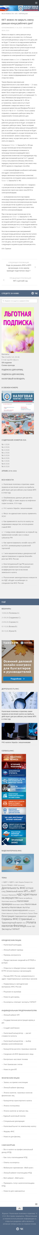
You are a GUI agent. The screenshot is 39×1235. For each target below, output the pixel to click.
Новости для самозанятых (14, 1191)
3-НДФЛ (11, 882)
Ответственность (8, 913)
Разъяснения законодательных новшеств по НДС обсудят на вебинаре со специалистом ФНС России (19, 580)
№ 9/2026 (5, 466)
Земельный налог (14, 891)
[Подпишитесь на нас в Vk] (36, 293)
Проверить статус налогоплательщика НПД (18, 1184)
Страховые (25, 919)
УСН (24, 923)
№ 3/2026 (5, 450)
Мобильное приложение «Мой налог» (19, 1167)
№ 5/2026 (5, 455)
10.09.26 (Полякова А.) (10, 613)
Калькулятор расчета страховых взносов (20, 1049)
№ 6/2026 (5, 458)
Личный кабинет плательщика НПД (18, 1172)
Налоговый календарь (13, 944)
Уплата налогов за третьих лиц (16, 1111)
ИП (16, 13)
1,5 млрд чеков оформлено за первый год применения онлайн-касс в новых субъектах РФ (19, 535)
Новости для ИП (10, 1069)
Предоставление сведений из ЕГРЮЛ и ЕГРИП (19, 961)
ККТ (33, 891)
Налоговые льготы (20, 907)
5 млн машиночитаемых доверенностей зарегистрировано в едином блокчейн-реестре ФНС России (19, 556)
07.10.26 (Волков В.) (9, 626)
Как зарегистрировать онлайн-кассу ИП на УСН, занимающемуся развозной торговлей (19, 545)
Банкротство (28, 882)
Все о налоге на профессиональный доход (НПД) (17, 1151)
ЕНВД (4, 891)
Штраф (28, 926)
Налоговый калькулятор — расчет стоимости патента (16, 1034)
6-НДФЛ (16, 882)
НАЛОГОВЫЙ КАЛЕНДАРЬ (13, 378)
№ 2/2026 (5, 447)
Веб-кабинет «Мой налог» (14, 1178)
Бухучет (4, 885)
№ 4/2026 (5, 452)
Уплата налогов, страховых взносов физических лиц (17, 1094)
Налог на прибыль (25, 898)
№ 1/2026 (5, 444)
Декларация (21, 885)
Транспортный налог (12, 922)
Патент (30, 913)
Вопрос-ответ (12, 885)
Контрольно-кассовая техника (16, 1059)
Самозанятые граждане (25, 916)
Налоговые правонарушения (15, 910)
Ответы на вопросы (11, 1162)
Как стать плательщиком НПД (15, 1157)
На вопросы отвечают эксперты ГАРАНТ (20, 1002)
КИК (29, 892)
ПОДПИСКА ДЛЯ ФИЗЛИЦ (13, 374)
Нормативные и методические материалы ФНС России (15, 985)
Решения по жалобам (12, 991)
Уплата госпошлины (12, 1105)
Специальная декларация (14, 1121)
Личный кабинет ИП (12, 1015)
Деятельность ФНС (14, 888)
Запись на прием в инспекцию (16, 1082)
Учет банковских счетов (13, 1064)
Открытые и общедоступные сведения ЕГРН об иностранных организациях (18, 969)
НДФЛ (26, 894)
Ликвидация (5, 895)
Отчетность (23, 913)
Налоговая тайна (18, 904)
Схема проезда (8, 365)
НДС (19, 894)
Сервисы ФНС (10, 919)
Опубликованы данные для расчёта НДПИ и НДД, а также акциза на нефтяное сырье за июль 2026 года (19, 500)
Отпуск (16, 913)
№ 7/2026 (5, 461)
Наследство (31, 910)
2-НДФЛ (4, 882)
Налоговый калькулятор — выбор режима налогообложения (16, 1042)
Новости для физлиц (12, 1136)
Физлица (19, 925)
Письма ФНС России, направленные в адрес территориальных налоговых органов (19, 977)
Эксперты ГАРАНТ (11, 929)
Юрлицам (23, 13)
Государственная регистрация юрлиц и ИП (18, 1021)
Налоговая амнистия (9, 901)
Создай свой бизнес (12, 1028)
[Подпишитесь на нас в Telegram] (32, 293)
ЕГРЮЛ (29, 888)
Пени (35, 913)
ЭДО (33, 926)
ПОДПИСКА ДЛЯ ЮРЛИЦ (12, 369)
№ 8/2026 (5, 463)
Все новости (8, 13)
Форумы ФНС (9, 1131)
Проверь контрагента (12, 955)
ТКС (33, 919)
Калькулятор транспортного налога (18, 1100)
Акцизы (21, 882)
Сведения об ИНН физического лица (18, 1054)
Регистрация (8, 916)
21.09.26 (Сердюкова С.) (11, 617)
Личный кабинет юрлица (13, 950)
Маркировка (12, 895)
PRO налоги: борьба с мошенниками (18, 508)
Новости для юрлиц (11, 997)
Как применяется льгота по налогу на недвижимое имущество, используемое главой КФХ (17, 524)
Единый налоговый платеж (14, 1116)
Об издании (7, 362)
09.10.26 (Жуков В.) (9, 631)
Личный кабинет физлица (14, 1087)
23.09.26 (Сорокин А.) (10, 622)
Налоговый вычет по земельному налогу (20, 1126)
